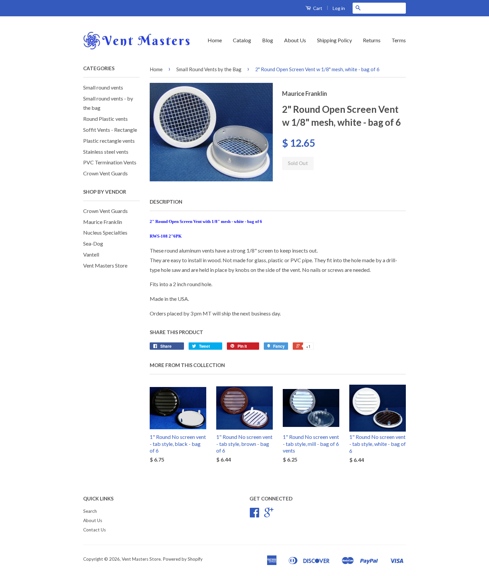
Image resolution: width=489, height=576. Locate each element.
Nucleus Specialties (105, 232)
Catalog (242, 40)
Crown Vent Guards (105, 173)
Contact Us (94, 529)
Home (215, 40)
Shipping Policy (334, 40)
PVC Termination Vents (109, 162)
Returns (372, 40)
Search (90, 511)
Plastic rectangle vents (109, 140)
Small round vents (103, 87)
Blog (267, 40)
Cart (317, 8)
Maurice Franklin (102, 222)
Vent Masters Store (105, 265)
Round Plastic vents (105, 118)
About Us (295, 40)
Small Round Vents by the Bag (209, 69)
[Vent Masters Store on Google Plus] (269, 514)
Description (166, 202)
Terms (399, 40)
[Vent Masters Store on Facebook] (254, 514)
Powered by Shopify (183, 559)
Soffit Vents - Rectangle (110, 129)
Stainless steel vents (105, 151)
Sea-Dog (93, 243)
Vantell (91, 254)
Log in (339, 8)
